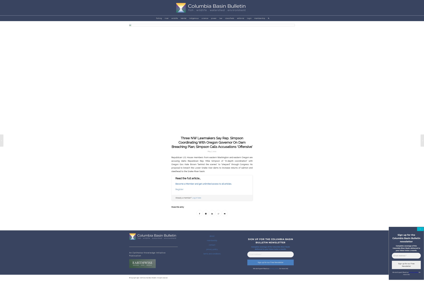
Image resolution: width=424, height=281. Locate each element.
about (212, 236)
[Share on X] (206, 213)
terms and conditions (212, 254)
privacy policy (212, 249)
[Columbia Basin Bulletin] (212, 8)
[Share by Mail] (225, 213)
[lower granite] (212, 78)
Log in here (196, 198)
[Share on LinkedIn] (212, 213)
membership (212, 240)
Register (179, 189)
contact (212, 245)
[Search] (268, 18)
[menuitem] (159, 18)
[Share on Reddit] (218, 213)
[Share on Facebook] (200, 213)
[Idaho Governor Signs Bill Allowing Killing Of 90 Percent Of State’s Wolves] (1, 140)
